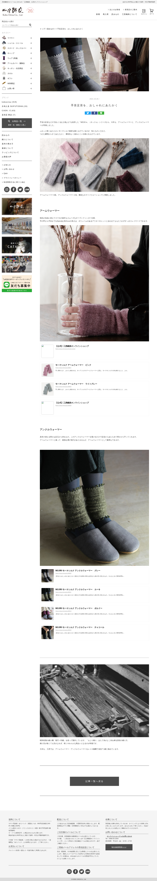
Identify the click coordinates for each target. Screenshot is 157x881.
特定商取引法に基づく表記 (14, 182)
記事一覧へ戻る (94, 781)
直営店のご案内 (131, 10)
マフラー (10, 38)
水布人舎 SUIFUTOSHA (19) (14, 106)
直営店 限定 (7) (8, 115)
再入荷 (106, 14)
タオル (10, 73)
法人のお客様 (115, 10)
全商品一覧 (17, 123)
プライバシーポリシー (12, 178)
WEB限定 (11, 83)
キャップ (10, 53)
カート (152, 14)
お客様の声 (6, 157)
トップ (42, 29)
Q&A (6, 173)
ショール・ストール (15, 43)
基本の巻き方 (7, 144)
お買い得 (10, 88)
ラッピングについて (10, 152)
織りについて (7, 139)
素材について (7, 148)
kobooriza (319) (9, 102)
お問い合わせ (9, 169)
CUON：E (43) (8, 111)
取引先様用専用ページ (119, 847)
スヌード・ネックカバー (16, 48)
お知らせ (7, 165)
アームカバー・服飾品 (16, 63)
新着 (98, 14)
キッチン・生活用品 (15, 68)
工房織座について (129, 14)
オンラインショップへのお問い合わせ (119, 836)
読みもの (115, 14)
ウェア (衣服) (12, 58)
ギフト (10, 78)
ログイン (144, 14)
